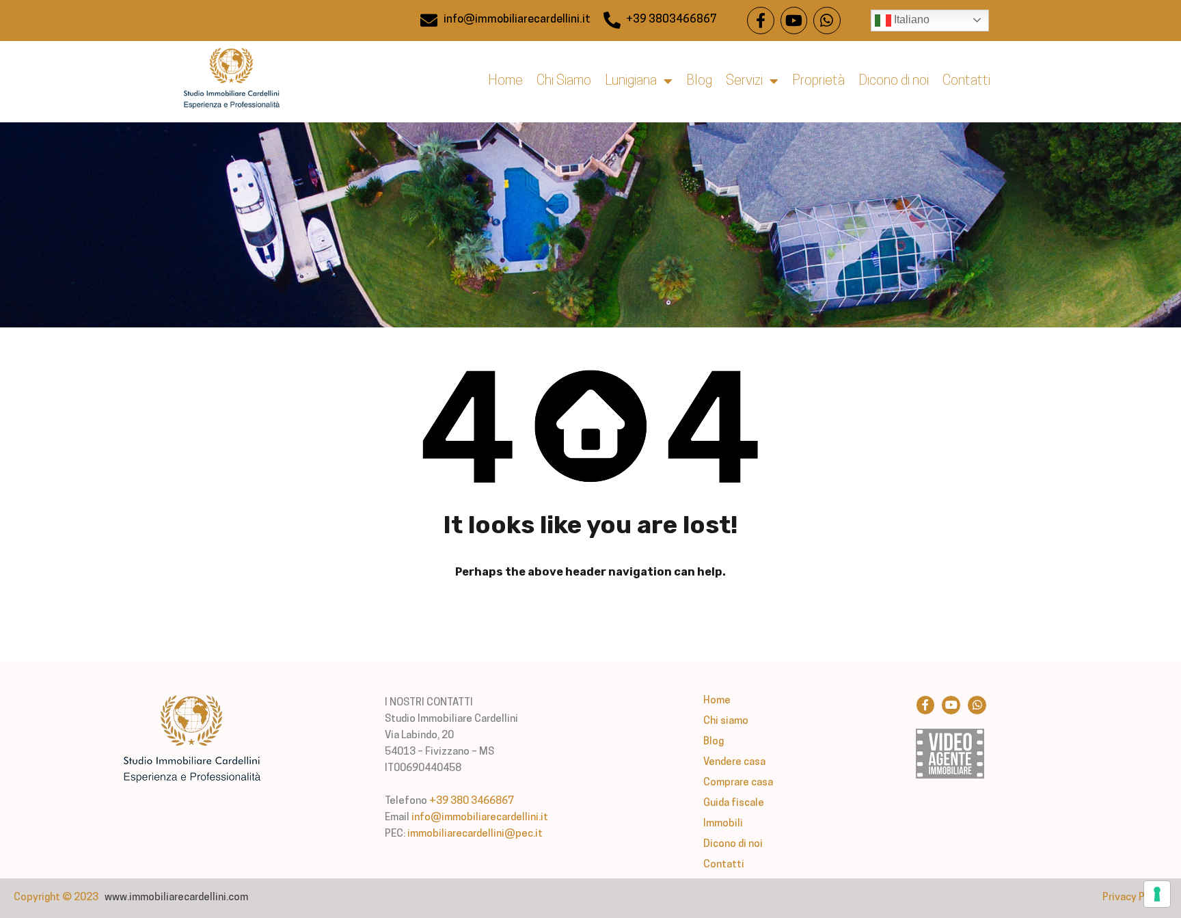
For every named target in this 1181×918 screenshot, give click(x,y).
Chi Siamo (564, 81)
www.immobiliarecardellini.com (176, 898)
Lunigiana (631, 81)
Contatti (966, 81)
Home (505, 81)
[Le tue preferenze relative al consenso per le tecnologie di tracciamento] (1157, 894)
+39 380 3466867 (471, 801)
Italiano (910, 19)
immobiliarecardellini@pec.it (475, 834)
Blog (699, 81)
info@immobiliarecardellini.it (479, 818)
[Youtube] (794, 20)
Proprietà (818, 81)
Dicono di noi (893, 81)
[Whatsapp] (827, 20)
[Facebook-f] (760, 20)
